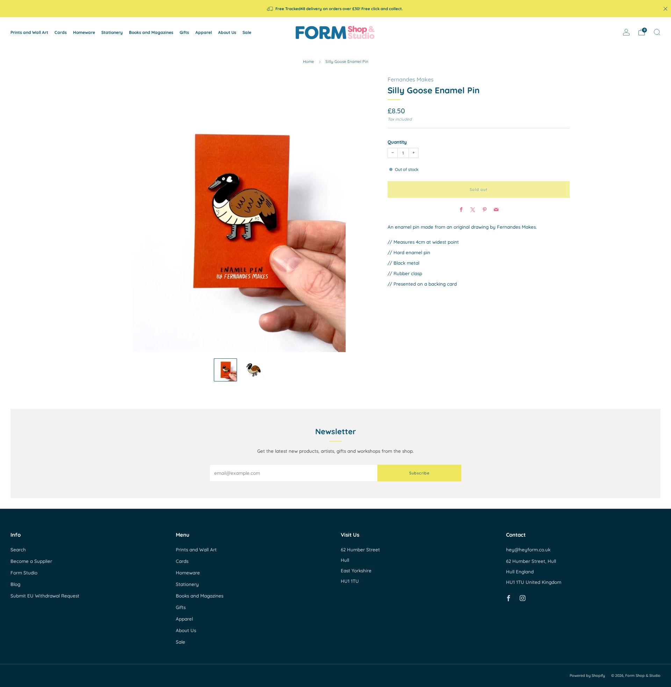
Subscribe (419, 473)
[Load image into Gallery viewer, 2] (253, 369)
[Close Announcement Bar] (665, 8)
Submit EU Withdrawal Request (44, 596)
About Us (227, 32)
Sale (247, 32)
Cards (61, 32)
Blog (15, 584)
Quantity (397, 142)
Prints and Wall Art (29, 32)
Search (18, 549)
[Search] (657, 32)
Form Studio (23, 572)
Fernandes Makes (411, 79)
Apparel (203, 32)
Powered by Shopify (587, 675)
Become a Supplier (31, 561)
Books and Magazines (151, 32)
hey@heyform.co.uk (528, 549)
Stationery (112, 32)
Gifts (184, 32)
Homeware (84, 32)
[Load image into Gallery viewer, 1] (225, 369)
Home (308, 61)
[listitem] (335, 8)
